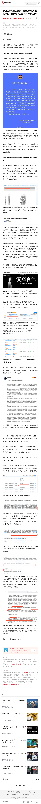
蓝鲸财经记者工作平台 (10, 18)
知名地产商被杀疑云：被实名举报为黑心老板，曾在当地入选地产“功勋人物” (20, 12)
